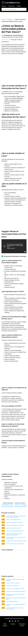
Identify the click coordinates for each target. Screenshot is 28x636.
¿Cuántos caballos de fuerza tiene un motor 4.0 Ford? (15, 608)
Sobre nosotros (5, 624)
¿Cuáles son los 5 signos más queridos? (15, 591)
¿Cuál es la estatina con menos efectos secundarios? (15, 595)
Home (3, 19)
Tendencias (11, 6)
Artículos (3, 6)
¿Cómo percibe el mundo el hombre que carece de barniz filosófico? (15, 516)
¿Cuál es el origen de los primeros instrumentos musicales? (14, 534)
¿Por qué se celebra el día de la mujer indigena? (15, 580)
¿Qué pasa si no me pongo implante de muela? (15, 605)
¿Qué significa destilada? (12, 601)
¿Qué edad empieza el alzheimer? (14, 522)
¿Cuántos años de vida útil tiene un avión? (16, 540)
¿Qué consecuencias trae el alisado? (15, 525)
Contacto (12, 624)
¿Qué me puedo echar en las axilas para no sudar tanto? (15, 538)
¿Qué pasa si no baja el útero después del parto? (16, 598)
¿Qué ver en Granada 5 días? (13, 519)
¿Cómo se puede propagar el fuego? (15, 530)
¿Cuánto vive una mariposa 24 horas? (15, 588)
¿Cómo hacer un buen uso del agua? (15, 543)
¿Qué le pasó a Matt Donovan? (13, 528)
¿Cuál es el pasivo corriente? (13, 583)
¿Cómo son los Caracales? (12, 585)
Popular (19, 6)
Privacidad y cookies (22, 624)
